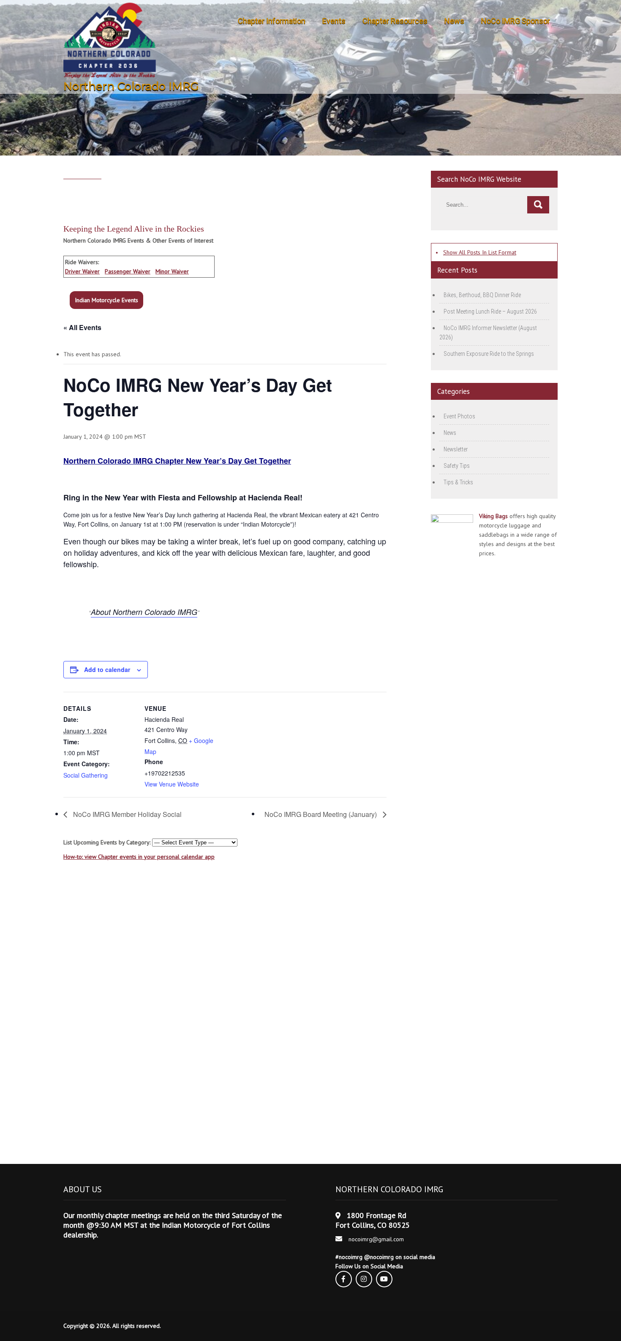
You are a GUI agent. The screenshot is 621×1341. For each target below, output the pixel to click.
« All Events (82, 327)
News (454, 20)
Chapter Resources (395, 20)
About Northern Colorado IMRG (144, 611)
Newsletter (456, 449)
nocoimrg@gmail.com (376, 1239)
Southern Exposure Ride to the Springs (489, 353)
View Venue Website (171, 784)
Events (334, 20)
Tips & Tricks (458, 482)
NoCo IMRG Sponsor (515, 20)
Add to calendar (107, 669)
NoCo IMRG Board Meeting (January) (321, 814)
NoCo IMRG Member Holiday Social (126, 814)
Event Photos (459, 416)
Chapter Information (271, 20)
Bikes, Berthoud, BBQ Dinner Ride (482, 295)
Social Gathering (85, 775)
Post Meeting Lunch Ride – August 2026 (490, 311)
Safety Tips (457, 465)
